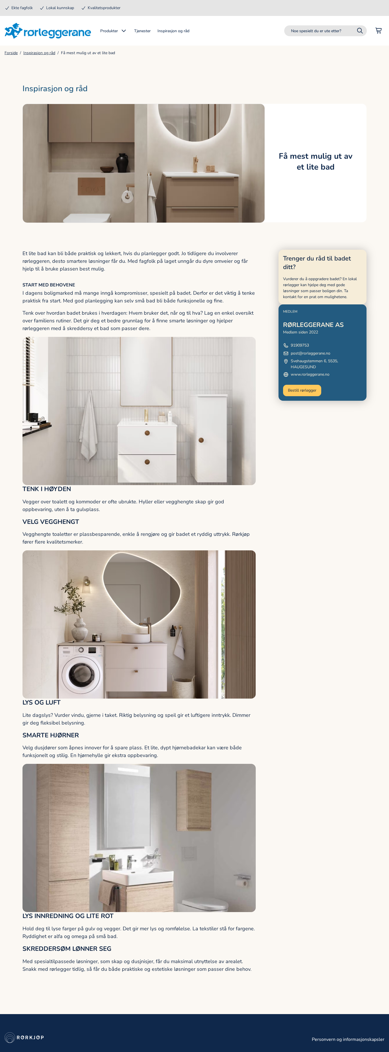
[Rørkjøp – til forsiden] (48, 31)
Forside (11, 53)
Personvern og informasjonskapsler (348, 1039)
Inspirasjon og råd (39, 53)
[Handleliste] (378, 30)
